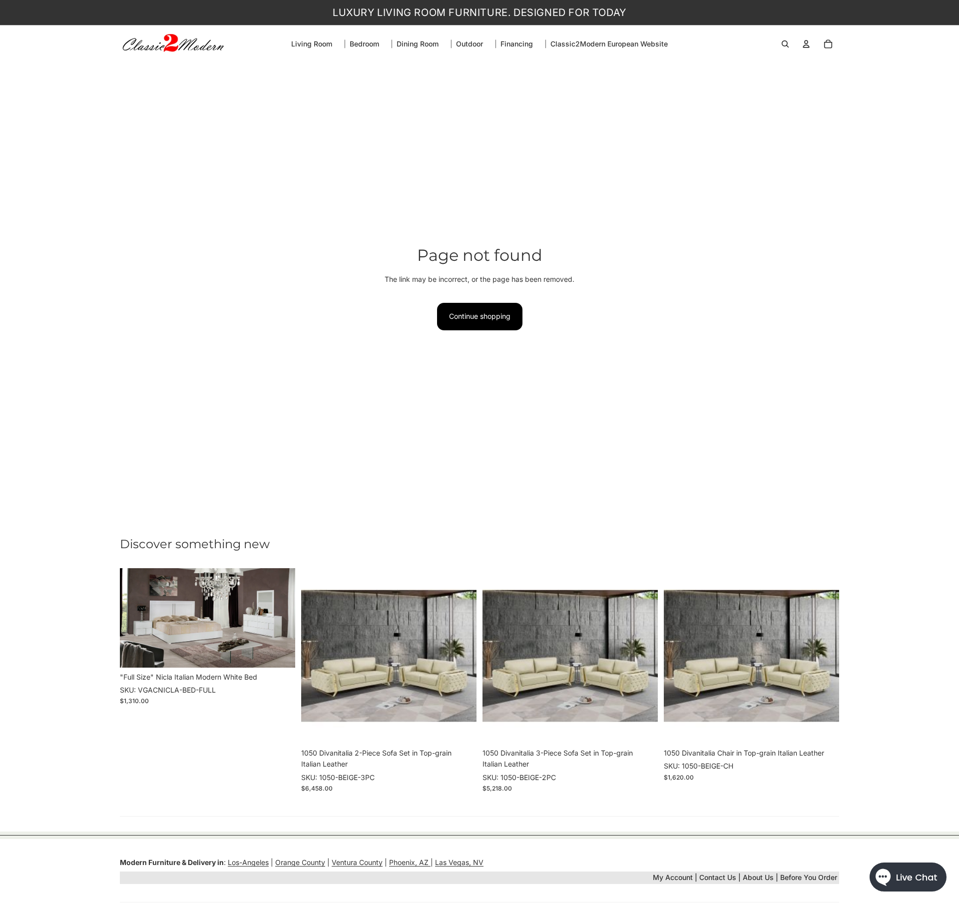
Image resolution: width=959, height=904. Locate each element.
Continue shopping (479, 316)
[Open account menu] (806, 44)
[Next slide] (280, 618)
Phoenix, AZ (410, 862)
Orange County (300, 862)
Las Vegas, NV (459, 862)
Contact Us (717, 877)
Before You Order (808, 877)
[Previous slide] (135, 618)
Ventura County (357, 862)
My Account (673, 877)
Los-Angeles (248, 862)
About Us (759, 877)
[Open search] (785, 44)
